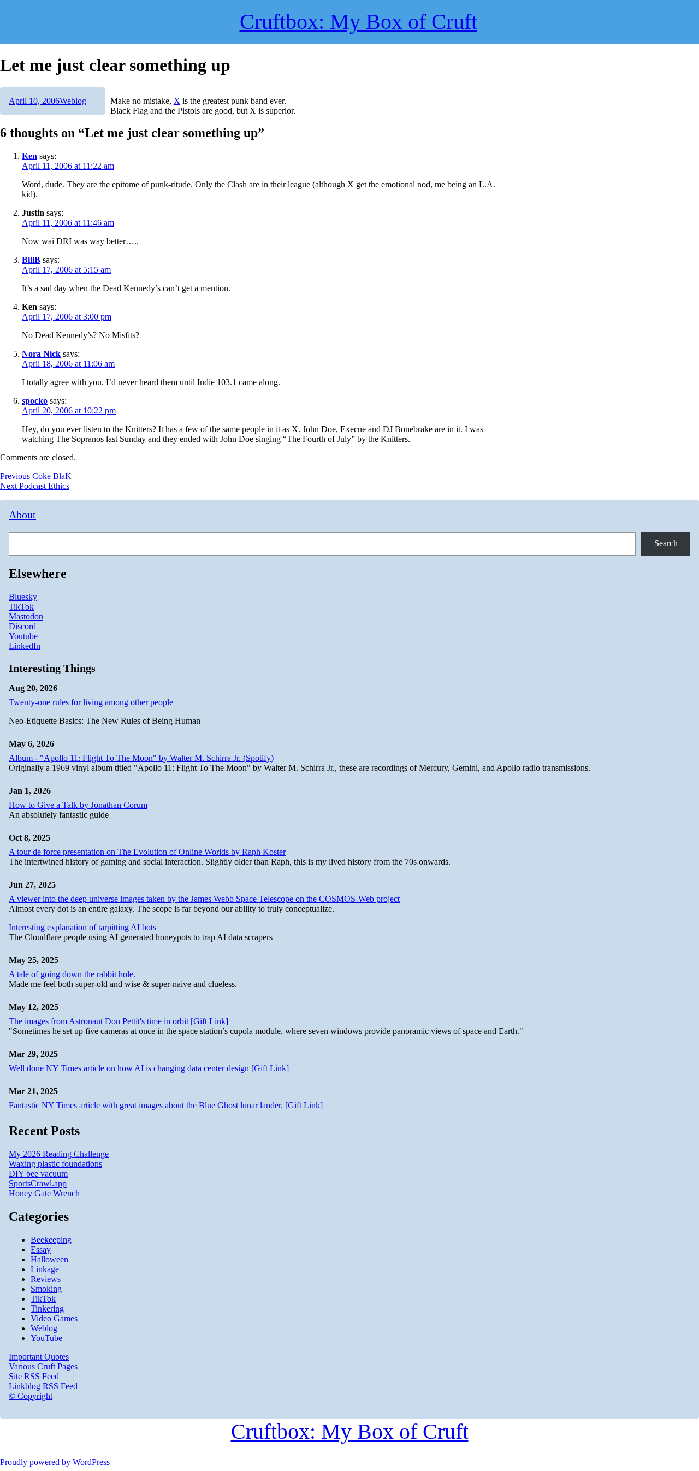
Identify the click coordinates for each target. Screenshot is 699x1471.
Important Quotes (39, 1356)
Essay (41, 1249)
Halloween (49, 1259)
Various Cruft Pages (43, 1366)
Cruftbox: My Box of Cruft (350, 1431)
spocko (35, 400)
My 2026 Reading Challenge (59, 1154)
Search (666, 543)
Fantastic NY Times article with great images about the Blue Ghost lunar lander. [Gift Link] (166, 1105)
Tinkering (47, 1308)
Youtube (23, 636)
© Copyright (30, 1396)
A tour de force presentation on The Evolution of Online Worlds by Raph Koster (147, 851)
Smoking (46, 1288)
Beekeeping (51, 1239)
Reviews (46, 1279)
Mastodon (26, 616)
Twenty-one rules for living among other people (91, 702)
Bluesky (23, 596)
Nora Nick (41, 353)
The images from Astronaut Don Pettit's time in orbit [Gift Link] (118, 1021)
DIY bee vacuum (38, 1173)
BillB (31, 259)
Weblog (73, 100)
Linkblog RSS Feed (43, 1386)
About (22, 515)
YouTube (46, 1338)
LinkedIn (24, 646)
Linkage (45, 1269)
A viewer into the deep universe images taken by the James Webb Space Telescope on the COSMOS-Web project (204, 898)
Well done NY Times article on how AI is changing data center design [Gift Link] (149, 1068)
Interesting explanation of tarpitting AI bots (82, 927)
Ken (29, 156)
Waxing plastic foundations (55, 1163)
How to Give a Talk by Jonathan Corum (78, 805)
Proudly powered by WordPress (55, 1462)
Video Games (54, 1318)
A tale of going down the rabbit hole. (72, 974)
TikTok (21, 606)
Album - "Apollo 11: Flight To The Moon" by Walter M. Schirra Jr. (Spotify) (141, 758)
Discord (22, 626)
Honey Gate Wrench (44, 1193)
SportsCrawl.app (38, 1183)
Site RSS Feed (34, 1376)
